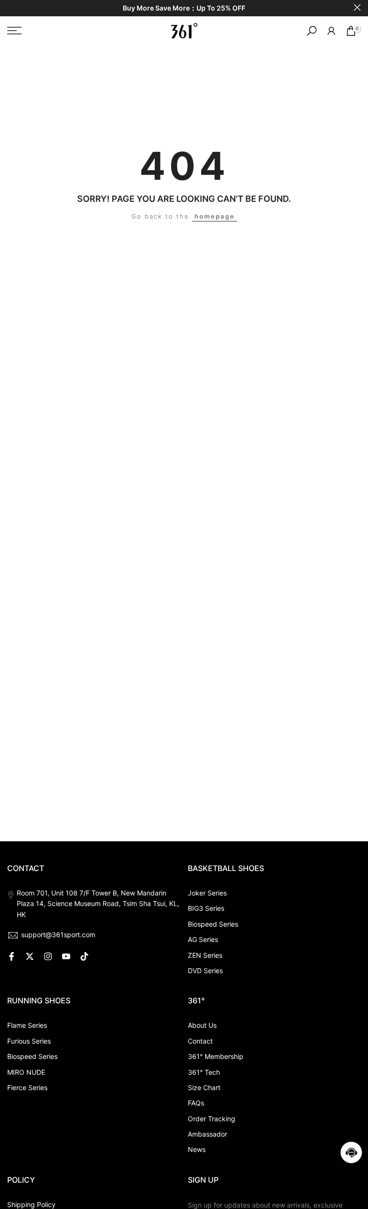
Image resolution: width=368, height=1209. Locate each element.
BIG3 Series (206, 908)
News (197, 1149)
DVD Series (205, 970)
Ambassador (207, 1134)
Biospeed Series (213, 924)
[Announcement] (184, 8)
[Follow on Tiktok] (84, 956)
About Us (202, 1025)
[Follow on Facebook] (11, 956)
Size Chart (204, 1087)
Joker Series (207, 893)
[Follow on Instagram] (48, 956)
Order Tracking (211, 1119)
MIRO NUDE (26, 1072)
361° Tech (204, 1072)
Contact (200, 1041)
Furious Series (29, 1041)
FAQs (196, 1103)
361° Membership (215, 1056)
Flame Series (27, 1025)
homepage (215, 216)
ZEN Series (205, 955)
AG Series (203, 939)
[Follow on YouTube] (66, 956)
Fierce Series (27, 1087)
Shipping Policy (31, 1204)
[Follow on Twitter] (29, 956)
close (10, 7)
